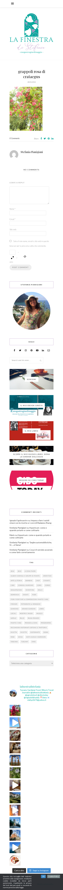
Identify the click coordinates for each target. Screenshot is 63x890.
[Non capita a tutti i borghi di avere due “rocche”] (15, 760)
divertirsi (30, 590)
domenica (15, 594)
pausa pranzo (33, 618)
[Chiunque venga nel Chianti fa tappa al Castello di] (15, 835)
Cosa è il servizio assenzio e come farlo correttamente (31, 551)
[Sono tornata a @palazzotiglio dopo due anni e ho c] (15, 860)
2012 (12, 571)
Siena (20, 637)
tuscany (24, 641)
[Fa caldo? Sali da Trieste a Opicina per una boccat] (15, 785)
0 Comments (14, 138)
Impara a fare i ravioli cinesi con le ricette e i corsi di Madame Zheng (30, 521)
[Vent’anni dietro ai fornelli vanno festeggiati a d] (15, 735)
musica (39, 613)
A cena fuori (30, 571)
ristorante (35, 632)
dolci (40, 590)
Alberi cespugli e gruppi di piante (25, 576)
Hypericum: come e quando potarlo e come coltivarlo (28, 528)
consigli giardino (25, 585)
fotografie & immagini (30, 604)
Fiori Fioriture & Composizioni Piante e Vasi (29, 599)
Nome (12, 209)
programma (46, 623)
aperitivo (47, 576)
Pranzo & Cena (31, 623)
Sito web (13, 229)
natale (13, 618)
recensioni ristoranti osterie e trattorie (29, 627)
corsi (39, 585)
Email (12, 219)
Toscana (14, 641)
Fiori (34, 594)
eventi (26, 594)
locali (13, 613)
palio (22, 618)
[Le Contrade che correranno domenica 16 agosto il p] (15, 722)
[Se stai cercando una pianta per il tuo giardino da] (15, 710)
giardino (14, 609)
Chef (38, 580)
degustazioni (16, 590)
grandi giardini (29, 609)
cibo (13, 585)
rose (13, 637)
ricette (24, 632)
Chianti (47, 580)
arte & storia (16, 580)
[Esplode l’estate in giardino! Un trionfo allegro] (15, 772)
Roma (46, 632)
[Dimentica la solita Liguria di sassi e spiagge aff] (15, 847)
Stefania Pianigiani (32, 152)
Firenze (14, 604)
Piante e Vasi (16, 623)
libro (41, 609)
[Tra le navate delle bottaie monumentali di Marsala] (15, 747)
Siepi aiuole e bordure (36, 637)
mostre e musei (26, 613)
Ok (43, 876)
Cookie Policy (53, 876)
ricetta (14, 632)
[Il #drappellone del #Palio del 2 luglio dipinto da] (15, 810)
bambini (28, 580)
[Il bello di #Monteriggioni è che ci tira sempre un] (15, 822)
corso (47, 585)
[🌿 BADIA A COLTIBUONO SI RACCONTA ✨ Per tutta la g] (15, 797)
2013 (19, 571)
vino (34, 641)
